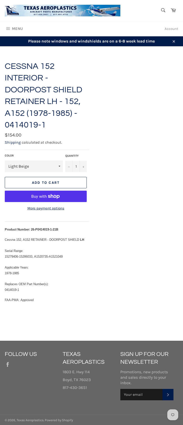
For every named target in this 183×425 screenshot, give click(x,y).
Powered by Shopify (59, 420)
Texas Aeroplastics (30, 420)
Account (171, 29)
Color (9, 155)
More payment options (45, 208)
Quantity (72, 155)
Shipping (13, 142)
